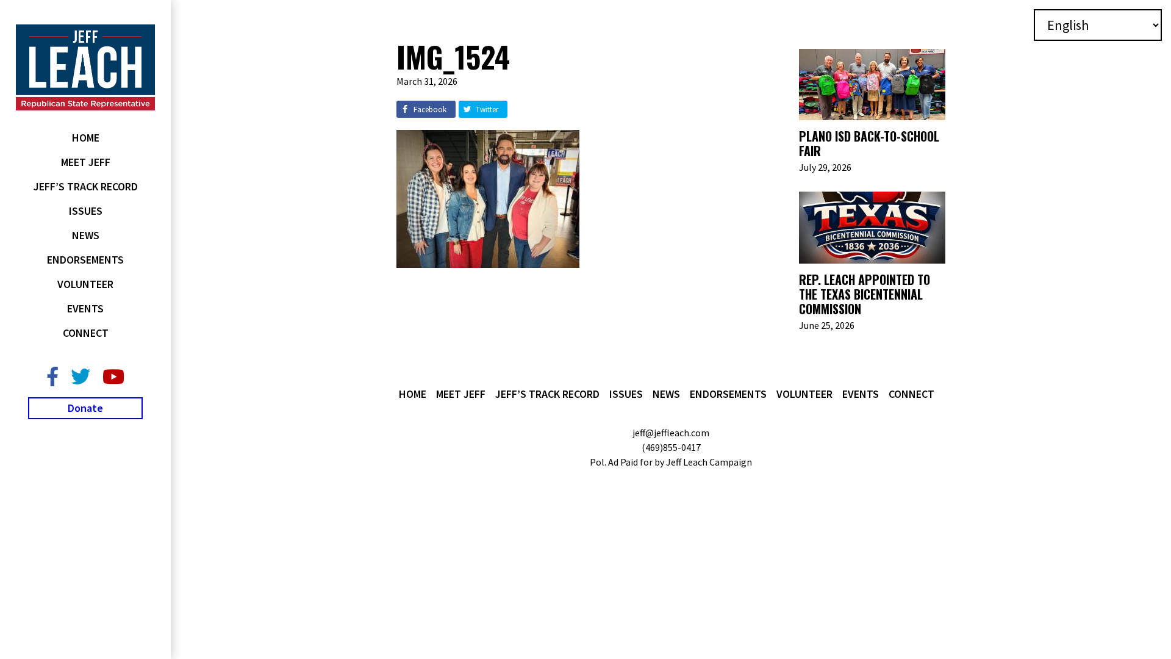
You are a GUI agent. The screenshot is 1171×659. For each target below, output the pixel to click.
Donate (85, 408)
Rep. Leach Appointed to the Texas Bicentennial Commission (864, 294)
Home (85, 138)
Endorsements (85, 260)
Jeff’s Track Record (86, 186)
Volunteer (85, 284)
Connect (86, 333)
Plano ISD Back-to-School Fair (869, 143)
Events (85, 308)
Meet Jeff (85, 162)
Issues (85, 211)
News (85, 235)
